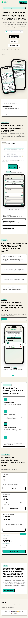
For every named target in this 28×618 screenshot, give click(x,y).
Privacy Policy (11, 607)
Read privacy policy (14, 45)
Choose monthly (14, 508)
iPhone (4, 319)
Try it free (14, 488)
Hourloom (15, 613)
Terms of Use (4, 607)
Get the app (23, 2)
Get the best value (14, 551)
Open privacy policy (8, 590)
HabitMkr (21, 611)
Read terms (14, 41)
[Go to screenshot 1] (13, 375)
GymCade (14, 611)
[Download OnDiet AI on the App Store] (14, 36)
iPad (9, 319)
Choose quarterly (14, 529)
